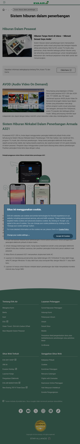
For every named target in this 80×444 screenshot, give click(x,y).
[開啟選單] (4, 2)
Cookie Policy (64, 229)
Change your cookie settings (17, 235)
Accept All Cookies (63, 236)
